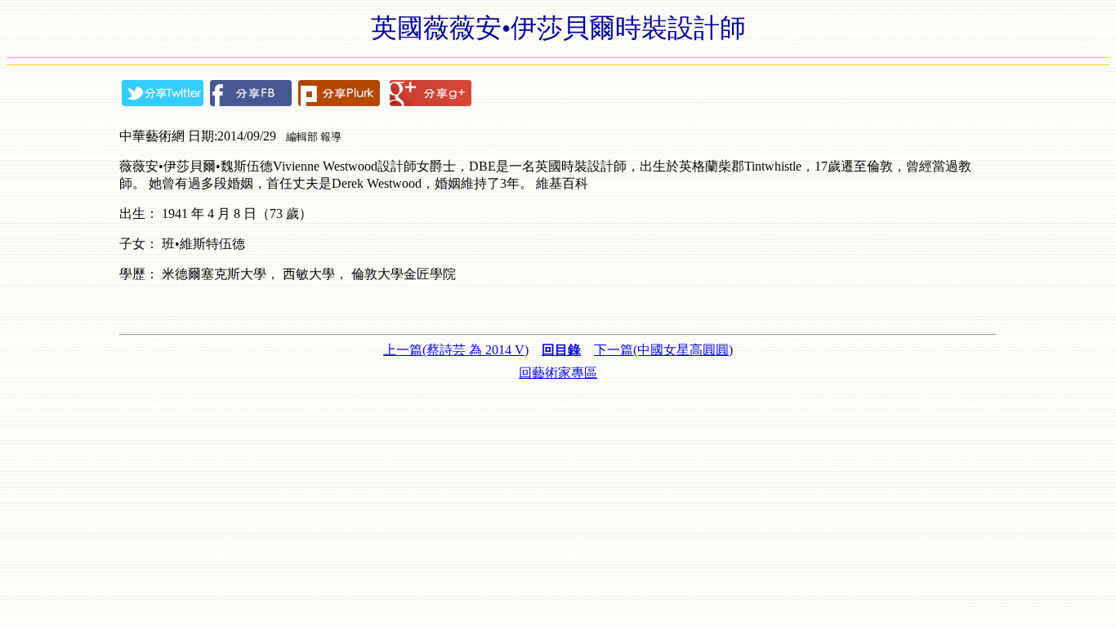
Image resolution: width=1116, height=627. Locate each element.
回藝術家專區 (558, 373)
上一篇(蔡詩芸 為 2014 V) (456, 350)
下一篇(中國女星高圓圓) (663, 350)
